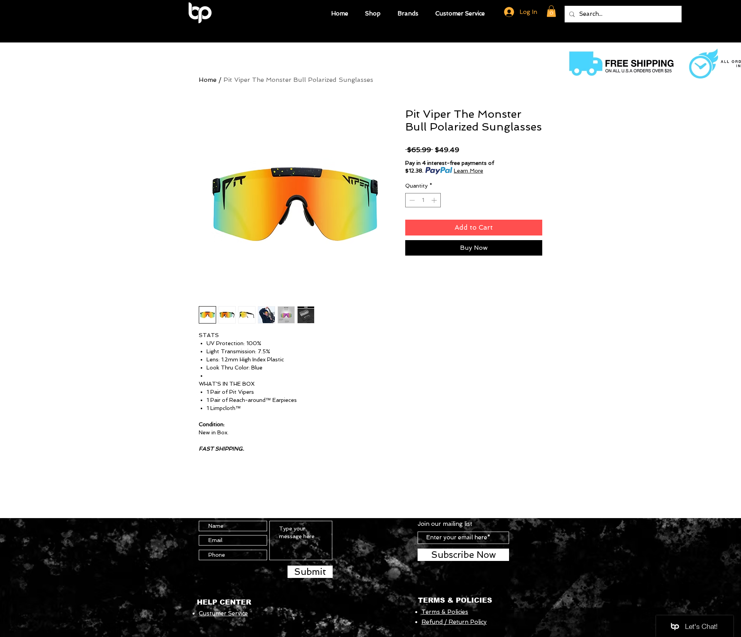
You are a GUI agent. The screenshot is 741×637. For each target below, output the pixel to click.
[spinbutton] (423, 200)
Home (208, 79)
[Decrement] (411, 200)
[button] (373, 12)
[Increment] (435, 200)
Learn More (468, 171)
